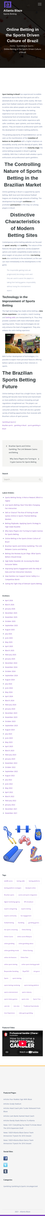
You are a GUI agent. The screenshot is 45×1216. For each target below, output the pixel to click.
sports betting (16, 978)
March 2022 (9, 796)
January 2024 (10, 709)
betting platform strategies (12, 888)
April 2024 (9, 696)
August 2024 (10, 680)
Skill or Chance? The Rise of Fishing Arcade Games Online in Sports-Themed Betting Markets (21, 515)
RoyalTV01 (26, 971)
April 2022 (9, 792)
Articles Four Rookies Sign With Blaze (17, 1099)
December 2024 (11, 663)
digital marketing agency (12, 902)
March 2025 (9, 650)
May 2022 (8, 788)
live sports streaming (11, 930)
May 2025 (8, 642)
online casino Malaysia (24, 937)
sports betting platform (31, 985)
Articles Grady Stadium (12, 1104)
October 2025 (10, 621)
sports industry (27, 992)
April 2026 (9, 600)
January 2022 (10, 805)
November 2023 (11, 717)
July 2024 (8, 684)
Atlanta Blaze (12, 10)
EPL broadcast (28, 902)
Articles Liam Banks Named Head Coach (18, 1116)
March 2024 (9, 700)
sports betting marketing (12, 985)
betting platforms (34, 881)
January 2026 (10, 609)
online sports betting (10, 964)
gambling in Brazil (20, 425)
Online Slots (24, 957)
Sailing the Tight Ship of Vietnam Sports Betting (23, 584)
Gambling (21, 923)
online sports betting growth (30, 964)
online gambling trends (11, 950)
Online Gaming (28, 950)
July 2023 (8, 734)
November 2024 (11, 667)
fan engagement (26, 916)
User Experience (9, 1013)
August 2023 (10, 730)
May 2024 (8, 692)
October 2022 (10, 767)
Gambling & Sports (8, 422)
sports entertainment (11, 992)
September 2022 (11, 771)
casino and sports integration (27, 895)
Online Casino (8, 937)
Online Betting (26, 930)
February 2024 (10, 705)
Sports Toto (36, 999)
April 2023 (9, 746)
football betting (9, 923)
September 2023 (11, 725)
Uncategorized (32, 1186)
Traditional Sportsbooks (31, 1006)
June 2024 (9, 688)
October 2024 (10, 671)
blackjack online (31, 888)
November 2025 (11, 617)
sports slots (25, 999)
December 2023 (11, 713)
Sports (6, 978)
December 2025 (11, 613)
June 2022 (9, 784)
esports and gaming (10, 909)
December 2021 (11, 809)
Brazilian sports (7, 425)
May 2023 (8, 742)
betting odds (11, 317)
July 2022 (8, 780)
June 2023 (9, 738)
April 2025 (9, 646)
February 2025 (10, 655)
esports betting (26, 909)
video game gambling (26, 1013)
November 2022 (11, 763)
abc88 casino (8, 881)
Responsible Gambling (11, 971)
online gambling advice (26, 943)
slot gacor (36, 971)
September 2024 (11, 675)
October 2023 (10, 721)
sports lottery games (10, 999)
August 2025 (10, 630)
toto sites (17, 1006)
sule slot (6, 1006)
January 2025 (10, 659)
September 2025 (11, 625)
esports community (10, 916)
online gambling (9, 943)
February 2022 (10, 800)
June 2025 (9, 638)
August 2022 (10, 775)
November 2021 (11, 813)
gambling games (33, 923)
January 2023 (10, 759)
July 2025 (8, 634)
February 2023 (10, 755)
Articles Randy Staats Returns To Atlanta (19, 1120)
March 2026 (9, 604)
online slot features (10, 957)
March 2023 (9, 750)
